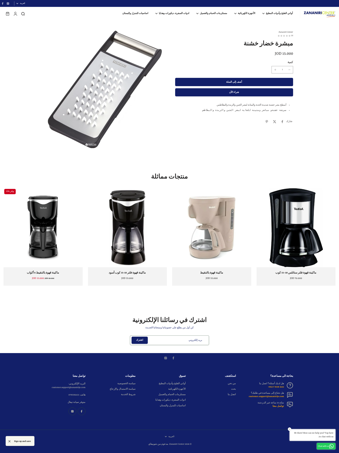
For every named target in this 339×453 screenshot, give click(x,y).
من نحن (232, 383)
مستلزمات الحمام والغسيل (172, 394)
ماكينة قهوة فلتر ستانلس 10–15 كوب (295, 272)
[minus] (289, 69)
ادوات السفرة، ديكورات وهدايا (170, 400)
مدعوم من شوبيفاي (158, 444)
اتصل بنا (232, 394)
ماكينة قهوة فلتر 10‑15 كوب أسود (127, 272)
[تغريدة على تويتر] (274, 122)
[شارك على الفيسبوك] (282, 122)
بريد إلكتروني (195, 340)
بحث (233, 389)
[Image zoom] (105, 89)
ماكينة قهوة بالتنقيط (211, 272)
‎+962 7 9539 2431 (276, 387)
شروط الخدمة (128, 394)
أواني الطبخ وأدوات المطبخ (172, 383)
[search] (23, 13)
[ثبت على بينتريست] (267, 122)
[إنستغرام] (8, 3)
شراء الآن (234, 92)
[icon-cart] (7, 13)
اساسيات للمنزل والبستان (173, 405)
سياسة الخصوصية (126, 383)
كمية (290, 62)
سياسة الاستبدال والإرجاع (123, 389)
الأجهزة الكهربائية (177, 389)
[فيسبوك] (2, 3)
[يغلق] (9, 441)
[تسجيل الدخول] (15, 13)
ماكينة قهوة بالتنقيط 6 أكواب (43, 272)
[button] (234, 82)
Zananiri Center (176, 444)
